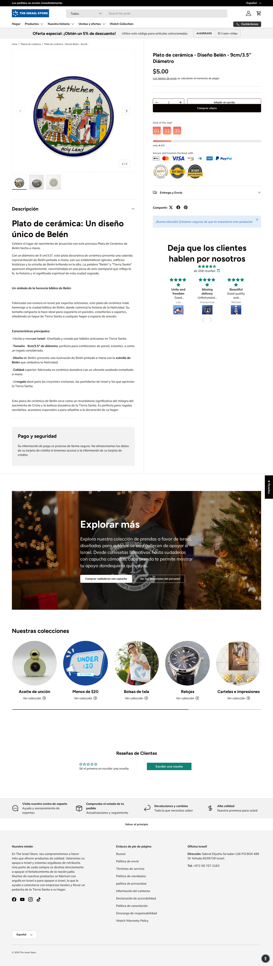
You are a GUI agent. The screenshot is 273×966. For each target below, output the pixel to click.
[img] (207, 266)
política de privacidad (131, 883)
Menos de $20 (85, 691)
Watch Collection (121, 24)
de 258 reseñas (204, 270)
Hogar (16, 24)
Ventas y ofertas (90, 24)
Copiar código (229, 33)
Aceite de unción (34, 691)
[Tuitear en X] (171, 207)
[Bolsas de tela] (136, 663)
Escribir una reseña (169, 766)
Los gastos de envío (165, 78)
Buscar (121, 854)
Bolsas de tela (136, 691)
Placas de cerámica (31, 44)
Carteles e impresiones (238, 691)
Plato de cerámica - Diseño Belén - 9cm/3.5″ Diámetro (66, 44)
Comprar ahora (207, 113)
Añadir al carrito (224, 102)
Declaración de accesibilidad (136, 898)
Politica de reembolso (131, 876)
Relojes (187, 691)
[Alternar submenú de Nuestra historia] (72, 24)
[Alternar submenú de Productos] (42, 24)
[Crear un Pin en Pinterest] (185, 207)
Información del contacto (133, 891)
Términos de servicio (130, 868)
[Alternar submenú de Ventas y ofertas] (104, 24)
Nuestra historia (59, 24)
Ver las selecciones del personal (160, 578)
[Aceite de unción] (34, 663)
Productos (32, 24)
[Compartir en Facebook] (178, 207)
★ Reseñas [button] (269, 487)
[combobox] (146, 13)
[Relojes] (187, 663)
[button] (259, 13)
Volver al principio (136, 824)
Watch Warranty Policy (132, 920)
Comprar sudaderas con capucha (106, 578)
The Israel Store (28, 952)
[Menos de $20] (85, 663)
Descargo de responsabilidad (136, 913)
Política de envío (127, 861)
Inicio (14, 44)
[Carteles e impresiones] (238, 663)
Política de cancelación (132, 906)
